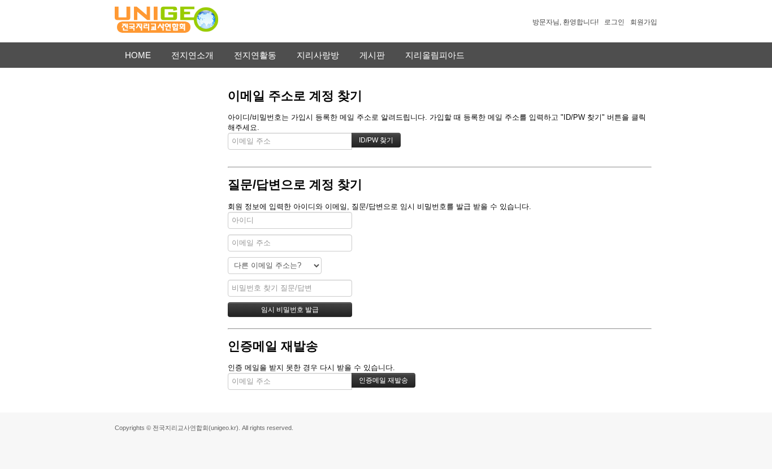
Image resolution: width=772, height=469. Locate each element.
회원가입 (643, 22)
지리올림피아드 (435, 55)
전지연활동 (255, 55)
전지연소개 (192, 55)
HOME (138, 55)
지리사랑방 (318, 55)
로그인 (614, 22)
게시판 (372, 55)
